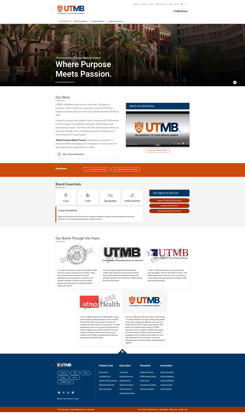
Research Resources (147, 372)
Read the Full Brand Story (157, 150)
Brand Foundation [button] (81, 21)
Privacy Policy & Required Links (148, 409)
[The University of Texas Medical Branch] (71, 9)
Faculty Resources (126, 389)
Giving (170, 4)
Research (151, 4)
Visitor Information (105, 389)
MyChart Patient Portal (106, 385)
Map (75, 373)
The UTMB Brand (64, 21)
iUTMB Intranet (65, 382)
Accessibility (164, 409)
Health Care (136, 4)
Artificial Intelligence (167, 376)
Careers (63, 377)
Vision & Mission (166, 389)
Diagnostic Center (166, 385)
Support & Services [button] (116, 21)
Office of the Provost (126, 385)
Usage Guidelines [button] (98, 21)
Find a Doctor (103, 372)
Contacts (176, 4)
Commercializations (167, 381)
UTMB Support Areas (161, 4)
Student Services (125, 381)
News (86, 373)
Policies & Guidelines (147, 389)
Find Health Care (104, 376)
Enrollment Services (126, 376)
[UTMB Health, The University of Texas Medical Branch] (64, 365)
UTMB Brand (180, 11)
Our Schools (124, 372)
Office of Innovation (167, 372)
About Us (63, 373)
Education (144, 4)
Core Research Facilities (148, 385)
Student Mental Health (127, 393)
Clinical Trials (144, 381)
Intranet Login (183, 409)
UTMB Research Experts (148, 376)
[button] (186, 4)
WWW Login (173, 409)
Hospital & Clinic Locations (108, 381)
